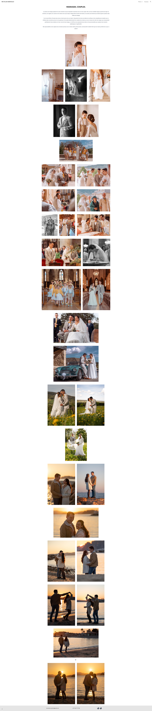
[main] (76, 7)
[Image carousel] (76, 644)
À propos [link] (146, 1)
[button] (150, 1)
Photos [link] (140, 1)
